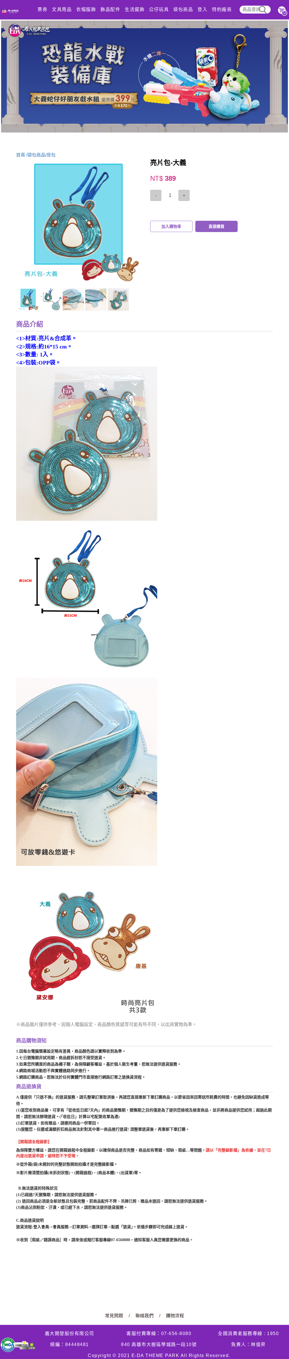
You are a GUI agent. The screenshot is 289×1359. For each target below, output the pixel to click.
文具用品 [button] (62, 9)
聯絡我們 (144, 1315)
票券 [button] (42, 9)
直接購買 (216, 226)
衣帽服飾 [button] (86, 9)
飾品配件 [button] (110, 9)
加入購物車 (171, 226)
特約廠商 (222, 9)
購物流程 (175, 1315)
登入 (202, 9)
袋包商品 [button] (183, 9)
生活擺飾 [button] (134, 9)
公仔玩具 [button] (159, 9)
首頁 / (21, 155)
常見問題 (114, 1315)
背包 (51, 155)
